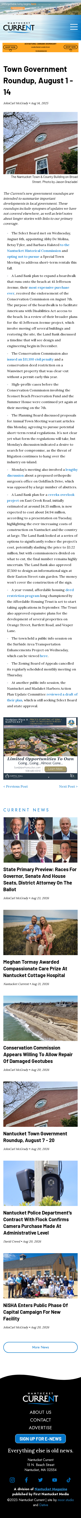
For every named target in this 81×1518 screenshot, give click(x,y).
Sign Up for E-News (40, 1438)
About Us (40, 1412)
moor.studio (66, 1500)
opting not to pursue (23, 256)
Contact (40, 1419)
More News (40, 1347)
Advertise (40, 1427)
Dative (43, 1505)
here (44, 656)
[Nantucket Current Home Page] (18, 27)
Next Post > (68, 786)
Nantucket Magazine (51, 1489)
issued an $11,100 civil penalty (30, 359)
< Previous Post (15, 786)
